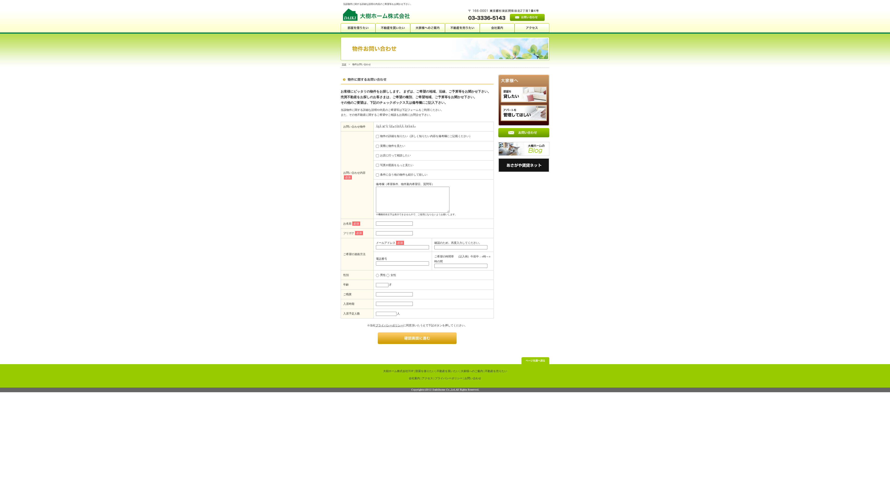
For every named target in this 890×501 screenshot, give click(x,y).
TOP (344, 64)
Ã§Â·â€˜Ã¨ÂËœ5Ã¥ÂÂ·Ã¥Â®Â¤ (396, 126)
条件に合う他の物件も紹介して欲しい (403, 174)
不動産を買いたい (448, 371)
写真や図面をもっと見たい (396, 165)
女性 (393, 275)
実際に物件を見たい (392, 146)
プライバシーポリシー (389, 325)
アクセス (427, 378)
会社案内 (414, 378)
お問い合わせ (472, 378)
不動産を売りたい (496, 371)
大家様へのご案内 (472, 371)
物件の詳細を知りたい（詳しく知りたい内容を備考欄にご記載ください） (425, 136)
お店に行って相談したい (395, 155)
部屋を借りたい (425, 371)
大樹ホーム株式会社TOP (398, 371)
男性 (382, 275)
